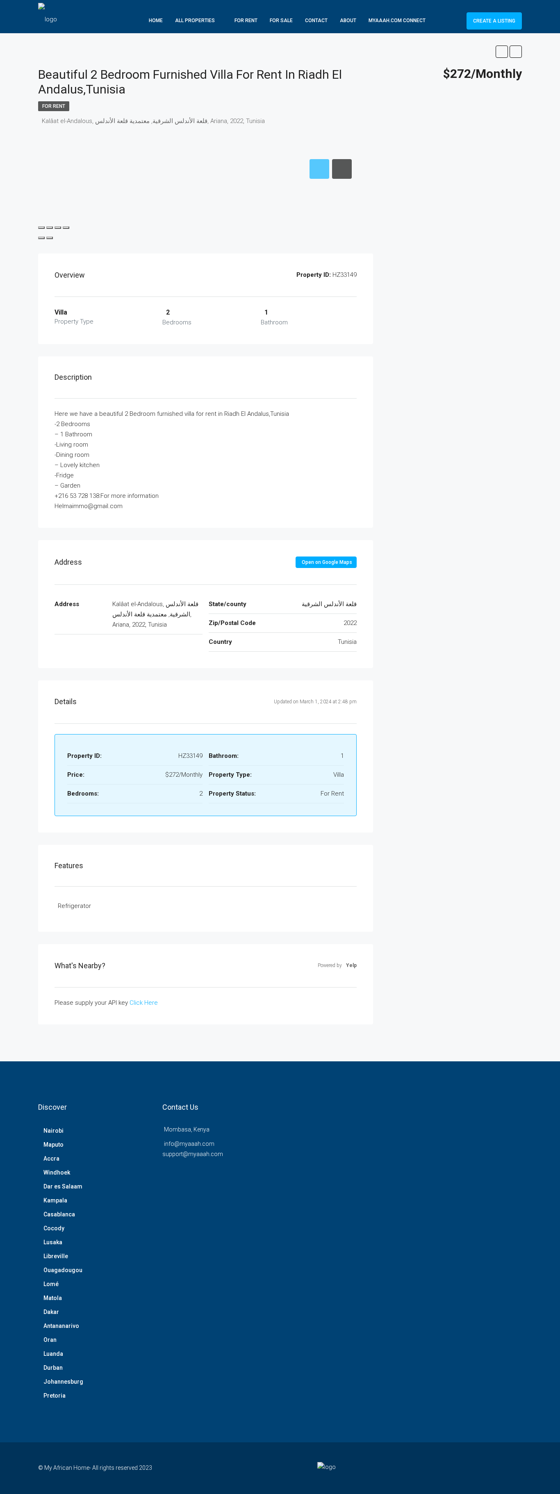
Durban (53, 1367)
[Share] (49, 227)
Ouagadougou (62, 1270)
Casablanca (59, 1214)
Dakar (51, 1312)
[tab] (319, 169)
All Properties (195, 20)
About (348, 20)
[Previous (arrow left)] (41, 238)
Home (156, 20)
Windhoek (56, 1172)
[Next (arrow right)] (49, 238)
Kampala (55, 1200)
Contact (316, 20)
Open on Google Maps (327, 562)
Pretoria (54, 1395)
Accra (51, 1158)
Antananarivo (61, 1326)
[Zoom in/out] (66, 227)
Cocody (53, 1228)
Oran (50, 1340)
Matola (52, 1298)
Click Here (144, 1002)
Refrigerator (74, 906)
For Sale (281, 20)
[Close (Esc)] (41, 227)
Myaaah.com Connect (397, 20)
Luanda (53, 1353)
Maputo (53, 1144)
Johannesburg (63, 1381)
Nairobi (53, 1130)
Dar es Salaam (62, 1186)
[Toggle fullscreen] (58, 227)
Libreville (55, 1256)
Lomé (51, 1284)
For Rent (245, 20)
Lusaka (52, 1242)
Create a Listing (494, 21)
